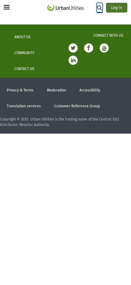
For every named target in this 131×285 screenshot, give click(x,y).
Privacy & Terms (20, 90)
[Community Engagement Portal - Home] (65, 7)
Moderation (56, 90)
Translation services (24, 106)
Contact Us (24, 69)
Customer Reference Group (77, 106)
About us (22, 37)
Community (24, 53)
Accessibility (90, 90)
